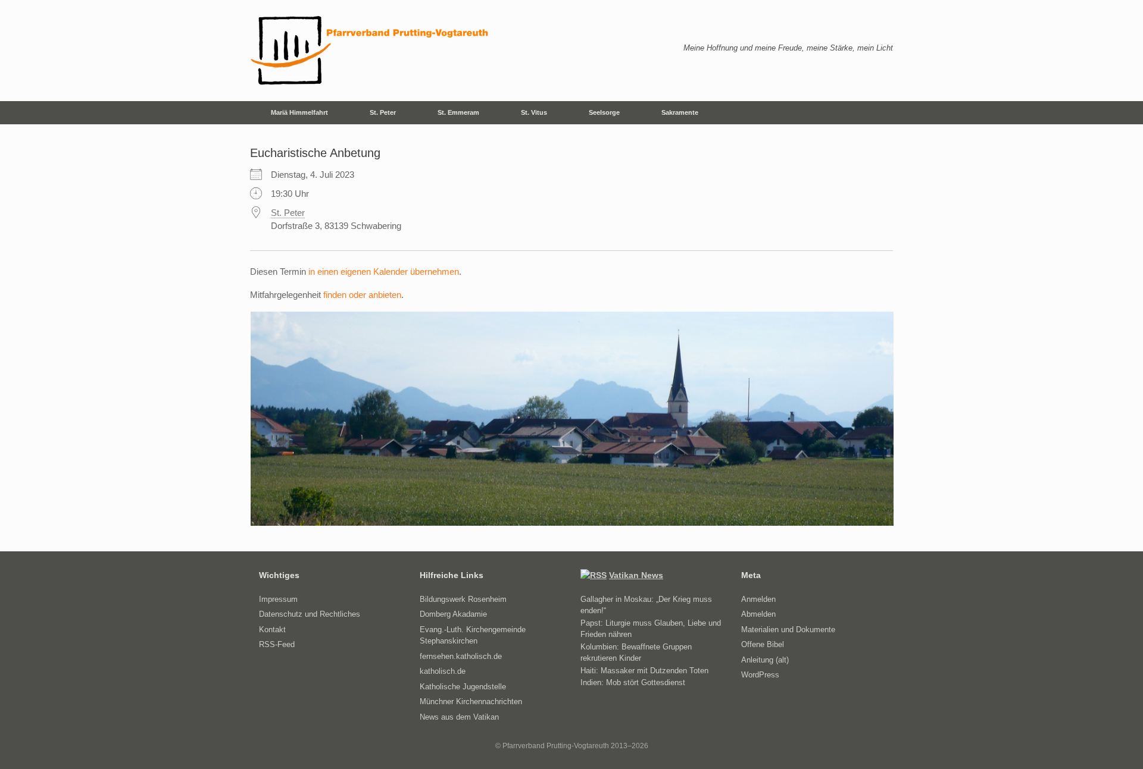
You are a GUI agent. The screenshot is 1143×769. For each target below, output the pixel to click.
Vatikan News (636, 575)
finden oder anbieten (362, 295)
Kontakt (272, 629)
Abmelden (758, 614)
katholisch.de (443, 671)
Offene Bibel (762, 644)
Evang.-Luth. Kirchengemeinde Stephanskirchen (473, 635)
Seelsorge (604, 112)
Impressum (278, 599)
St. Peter (383, 112)
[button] (875, 112)
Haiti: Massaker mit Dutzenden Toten (644, 670)
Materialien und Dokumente (788, 629)
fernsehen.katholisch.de (461, 656)
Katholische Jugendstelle (463, 686)
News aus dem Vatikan (459, 716)
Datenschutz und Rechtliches (309, 614)
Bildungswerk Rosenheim (463, 599)
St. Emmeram (458, 112)
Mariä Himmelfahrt (299, 112)
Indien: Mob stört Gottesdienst (632, 682)
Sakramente (679, 112)
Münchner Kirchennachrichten (471, 701)
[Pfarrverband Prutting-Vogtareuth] (370, 50)
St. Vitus (534, 112)
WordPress (760, 674)
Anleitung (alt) (765, 659)
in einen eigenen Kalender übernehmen (383, 271)
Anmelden (758, 599)
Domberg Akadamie (453, 614)
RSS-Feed (277, 644)
